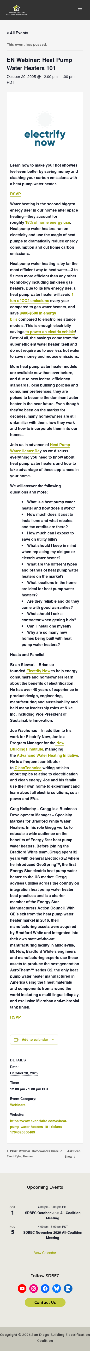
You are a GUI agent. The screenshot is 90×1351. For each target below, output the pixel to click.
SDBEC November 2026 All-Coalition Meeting (52, 1235)
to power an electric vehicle (50, 331)
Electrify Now (38, 670)
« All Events (17, 32)
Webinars (17, 1104)
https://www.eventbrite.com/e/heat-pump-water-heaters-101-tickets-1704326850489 (38, 1126)
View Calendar (45, 1252)
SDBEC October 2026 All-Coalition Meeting (53, 1215)
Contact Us (45, 1302)
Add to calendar (35, 1039)
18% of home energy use (47, 222)
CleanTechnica (28, 767)
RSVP (15, 193)
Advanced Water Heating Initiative (47, 755)
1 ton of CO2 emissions (42, 297)
